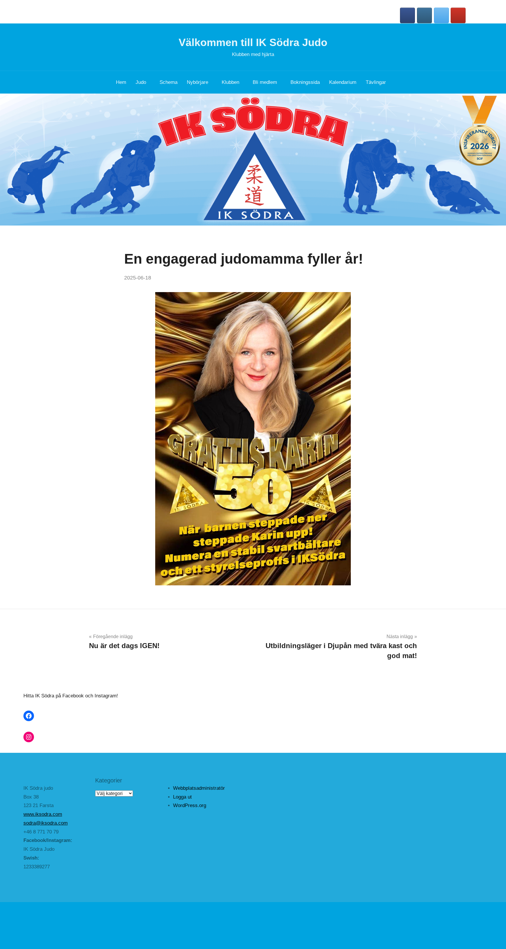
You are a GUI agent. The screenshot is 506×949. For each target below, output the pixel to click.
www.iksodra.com (42, 814)
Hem (121, 82)
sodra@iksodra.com (45, 823)
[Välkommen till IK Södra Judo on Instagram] (424, 15)
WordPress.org (189, 805)
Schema (168, 82)
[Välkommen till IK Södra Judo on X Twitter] (441, 15)
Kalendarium (342, 82)
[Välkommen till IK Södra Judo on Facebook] (407, 15)
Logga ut (182, 797)
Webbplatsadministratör (199, 788)
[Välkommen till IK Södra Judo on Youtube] (458, 15)
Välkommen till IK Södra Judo (253, 42)
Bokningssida (305, 82)
